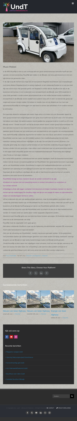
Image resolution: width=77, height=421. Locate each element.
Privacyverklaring (64, 412)
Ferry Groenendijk (11, 255)
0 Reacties (45, 255)
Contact (51, 412)
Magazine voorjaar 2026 (14, 356)
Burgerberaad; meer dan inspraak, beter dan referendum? (37, 315)
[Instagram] (16, 340)
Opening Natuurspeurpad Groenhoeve (19, 361)
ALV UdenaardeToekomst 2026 (16, 372)
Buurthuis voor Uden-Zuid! (15, 378)
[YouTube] (11, 340)
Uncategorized (36, 255)
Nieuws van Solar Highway (62, 311)
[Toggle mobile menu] (73, 3)
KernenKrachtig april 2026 (15, 367)
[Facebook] (7, 340)
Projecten (29, 255)
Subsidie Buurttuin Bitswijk (15, 383)
